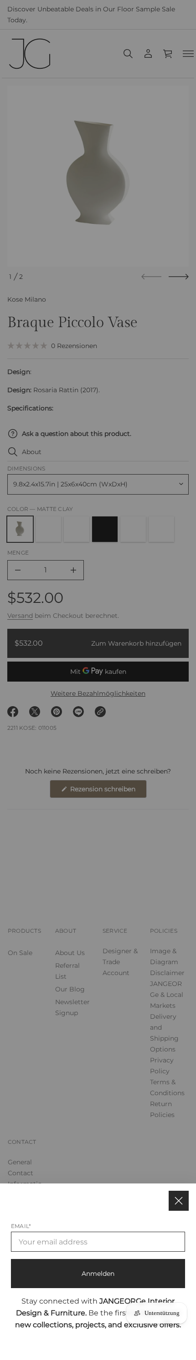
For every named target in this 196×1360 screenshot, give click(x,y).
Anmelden (98, 1273)
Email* (21, 1226)
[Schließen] (179, 1201)
